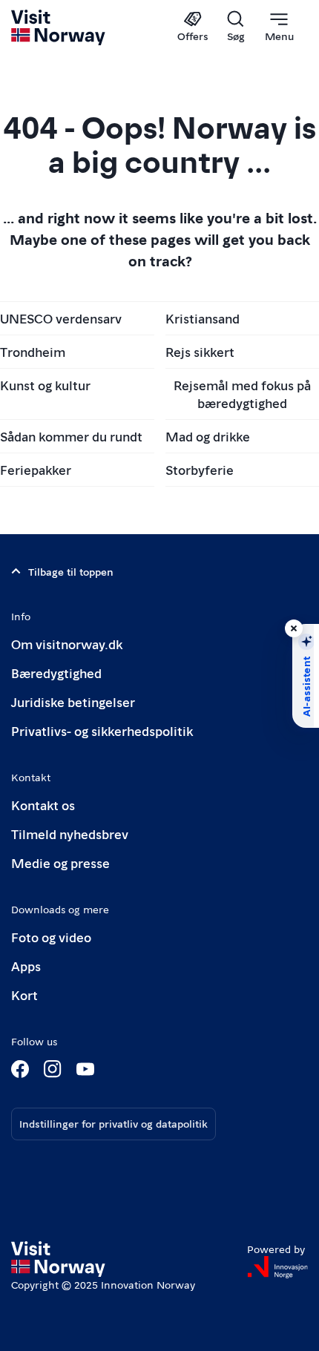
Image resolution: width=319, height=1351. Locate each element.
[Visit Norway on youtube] (85, 1069)
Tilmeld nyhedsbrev (69, 833)
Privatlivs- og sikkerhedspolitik (102, 730)
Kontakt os (43, 804)
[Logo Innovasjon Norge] (277, 1267)
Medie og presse (60, 862)
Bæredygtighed (56, 672)
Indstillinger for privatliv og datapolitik (113, 1123)
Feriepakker (35, 469)
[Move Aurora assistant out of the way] (294, 628)
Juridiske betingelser (73, 701)
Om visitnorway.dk (66, 643)
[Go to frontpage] (59, 27)
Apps (26, 965)
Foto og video (51, 936)
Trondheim (32, 351)
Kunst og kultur (45, 384)
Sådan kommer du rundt (71, 435)
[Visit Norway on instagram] (53, 1069)
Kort (24, 994)
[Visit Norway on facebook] (20, 1069)
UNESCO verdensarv (61, 317)
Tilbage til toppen (71, 571)
